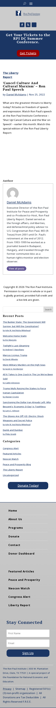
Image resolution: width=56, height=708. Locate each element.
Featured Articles (12, 453)
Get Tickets (28, 53)
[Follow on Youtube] (34, 24)
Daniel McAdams (16, 94)
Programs (15, 527)
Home (12, 510)
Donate (13, 536)
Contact (14, 545)
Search (48, 309)
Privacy (7, 688)
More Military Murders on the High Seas (24, 364)
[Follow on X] (28, 24)
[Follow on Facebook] (22, 24)
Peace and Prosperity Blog (17, 464)
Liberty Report (19, 605)
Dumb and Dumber (13, 430)
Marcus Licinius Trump (15, 355)
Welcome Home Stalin (15, 335)
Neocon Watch (11, 458)
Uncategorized (11, 475)
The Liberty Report (13, 469)
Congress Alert (11, 448)
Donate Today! (28, 486)
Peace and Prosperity (24, 580)
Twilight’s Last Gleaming (16, 345)
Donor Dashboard (21, 553)
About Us (15, 519)
